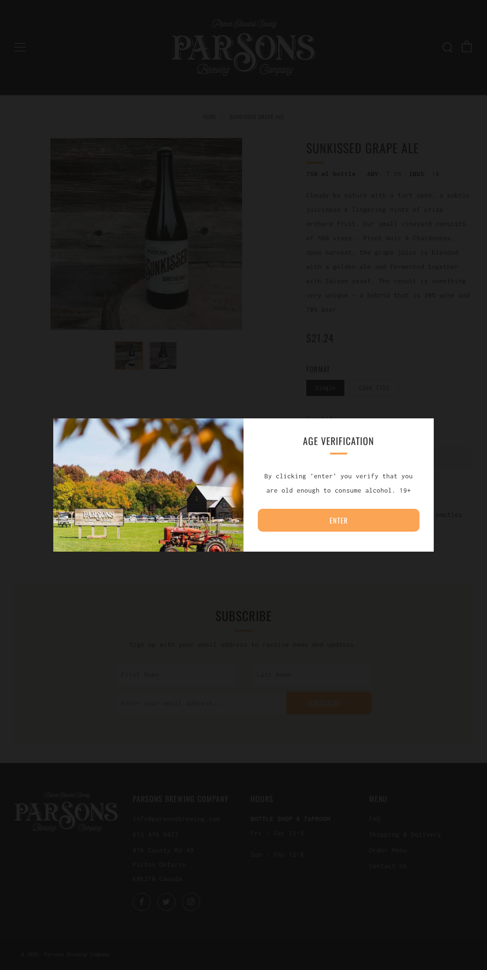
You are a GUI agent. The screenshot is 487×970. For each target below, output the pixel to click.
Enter (339, 520)
